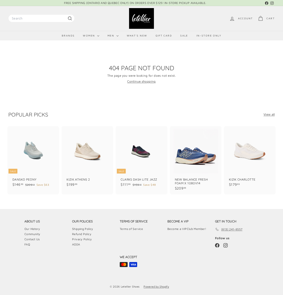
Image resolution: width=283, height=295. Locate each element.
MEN (111, 35)
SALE (184, 35)
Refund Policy (81, 234)
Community (32, 234)
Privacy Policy (82, 239)
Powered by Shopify (156, 286)
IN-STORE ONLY (208, 35)
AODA (76, 244)
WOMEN (89, 35)
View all (269, 114)
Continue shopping (141, 81)
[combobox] (41, 18)
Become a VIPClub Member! (186, 229)
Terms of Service (131, 229)
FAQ (27, 244)
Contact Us (32, 239)
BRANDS (68, 35)
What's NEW (137, 35)
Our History (32, 229)
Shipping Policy (82, 229)
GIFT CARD (164, 35)
